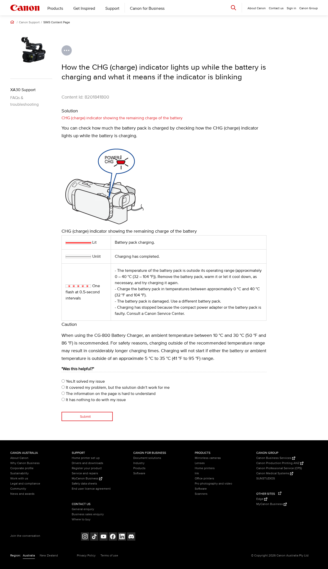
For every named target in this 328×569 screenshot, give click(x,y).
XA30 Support (23, 89)
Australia (29, 555)
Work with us (19, 478)
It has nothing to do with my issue (95, 399)
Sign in (291, 8)
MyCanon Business (85, 478)
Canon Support (29, 23)
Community (18, 489)
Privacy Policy (86, 555)
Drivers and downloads (87, 463)
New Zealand (49, 555)
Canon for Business (147, 8)
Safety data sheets (84, 484)
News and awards (22, 494)
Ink (197, 473)
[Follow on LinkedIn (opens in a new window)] (122, 537)
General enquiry (83, 509)
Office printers (204, 478)
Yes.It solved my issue (85, 381)
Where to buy (81, 519)
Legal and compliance (25, 484)
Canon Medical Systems (273, 473)
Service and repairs (85, 473)
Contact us (276, 8)
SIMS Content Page (56, 23)
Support (112, 8)
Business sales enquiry (88, 514)
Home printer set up (86, 458)
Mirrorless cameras (208, 458)
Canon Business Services (274, 458)
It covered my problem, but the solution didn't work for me (117, 387)
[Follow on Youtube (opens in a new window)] (103, 537)
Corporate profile (22, 468)
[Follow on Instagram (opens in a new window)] (85, 537)
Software (139, 473)
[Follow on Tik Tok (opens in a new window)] (94, 537)
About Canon (19, 458)
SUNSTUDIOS (265, 478)
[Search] (233, 7)
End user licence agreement (91, 489)
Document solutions (147, 458)
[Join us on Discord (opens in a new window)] (131, 537)
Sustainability (19, 473)
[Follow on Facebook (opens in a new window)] (113, 537)
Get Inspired (84, 8)
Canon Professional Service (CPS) (279, 468)
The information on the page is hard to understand (110, 393)
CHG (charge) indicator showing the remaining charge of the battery (121, 118)
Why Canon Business (25, 463)
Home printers (205, 468)
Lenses (200, 463)
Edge (260, 499)
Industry (139, 463)
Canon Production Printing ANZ (278, 463)
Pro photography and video (213, 484)
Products (55, 8)
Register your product (87, 468)
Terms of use (109, 555)
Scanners (201, 494)
